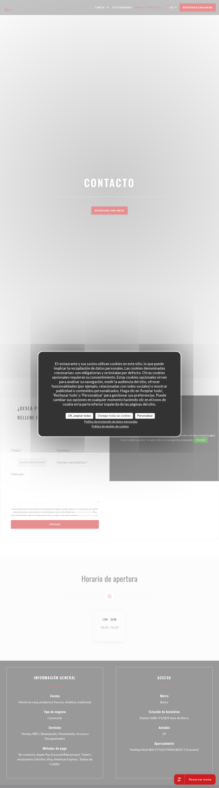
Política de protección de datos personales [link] (111, 421)
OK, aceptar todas (79, 415)
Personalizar (145, 415)
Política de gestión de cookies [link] (110, 426)
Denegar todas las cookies (114, 415)
